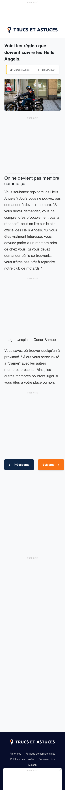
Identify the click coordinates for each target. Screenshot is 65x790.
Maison (32, 765)
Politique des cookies (22, 759)
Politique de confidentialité (40, 753)
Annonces (15, 753)
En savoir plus (47, 759)
